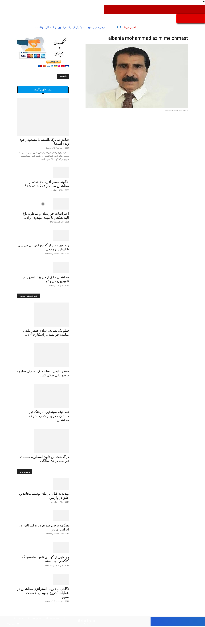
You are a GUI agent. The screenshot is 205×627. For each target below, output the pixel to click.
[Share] (28, 618)
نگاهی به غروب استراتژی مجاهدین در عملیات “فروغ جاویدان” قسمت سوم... (43, 593)
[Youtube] (18, 624)
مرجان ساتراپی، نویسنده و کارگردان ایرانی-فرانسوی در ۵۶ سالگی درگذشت (70, 27)
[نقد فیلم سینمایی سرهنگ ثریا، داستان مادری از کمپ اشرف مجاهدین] (43, 396)
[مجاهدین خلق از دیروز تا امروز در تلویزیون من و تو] (43, 267)
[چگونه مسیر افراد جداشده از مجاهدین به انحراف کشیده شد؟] (43, 172)
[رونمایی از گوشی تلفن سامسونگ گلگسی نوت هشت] (43, 547)
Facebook (54, 618)
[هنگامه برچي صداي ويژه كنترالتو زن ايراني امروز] (43, 515)
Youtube (11, 624)
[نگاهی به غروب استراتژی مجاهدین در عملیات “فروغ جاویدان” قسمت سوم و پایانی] (43, 579)
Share (20, 618)
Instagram (36, 618)
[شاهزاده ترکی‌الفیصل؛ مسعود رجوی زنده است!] (43, 117)
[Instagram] (46, 618)
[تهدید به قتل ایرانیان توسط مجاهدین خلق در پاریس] (43, 484)
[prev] (120, 27)
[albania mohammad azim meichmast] (137, 108)
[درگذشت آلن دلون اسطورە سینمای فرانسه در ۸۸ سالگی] (43, 441)
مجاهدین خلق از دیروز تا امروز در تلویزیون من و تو (46, 279)
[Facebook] (65, 618)
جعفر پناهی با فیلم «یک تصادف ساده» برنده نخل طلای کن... (43, 373)
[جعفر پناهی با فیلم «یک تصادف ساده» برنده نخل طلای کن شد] (43, 355)
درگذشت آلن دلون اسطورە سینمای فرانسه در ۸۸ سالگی (44, 459)
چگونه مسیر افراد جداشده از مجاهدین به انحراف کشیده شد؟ (47, 184)
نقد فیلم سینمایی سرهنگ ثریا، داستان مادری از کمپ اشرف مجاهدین (48, 416)
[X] (14, 618)
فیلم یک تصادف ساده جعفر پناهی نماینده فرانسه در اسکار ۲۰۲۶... (46, 333)
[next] (117, 27)
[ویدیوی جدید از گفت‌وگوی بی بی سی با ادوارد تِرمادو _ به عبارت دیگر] (43, 235)
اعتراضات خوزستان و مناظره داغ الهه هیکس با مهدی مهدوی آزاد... (46, 215)
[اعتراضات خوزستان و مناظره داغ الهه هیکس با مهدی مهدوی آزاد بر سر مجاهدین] (43, 204)
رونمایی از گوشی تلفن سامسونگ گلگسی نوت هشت (45, 559)
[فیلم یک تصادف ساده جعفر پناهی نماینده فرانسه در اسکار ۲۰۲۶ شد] (43, 315)
